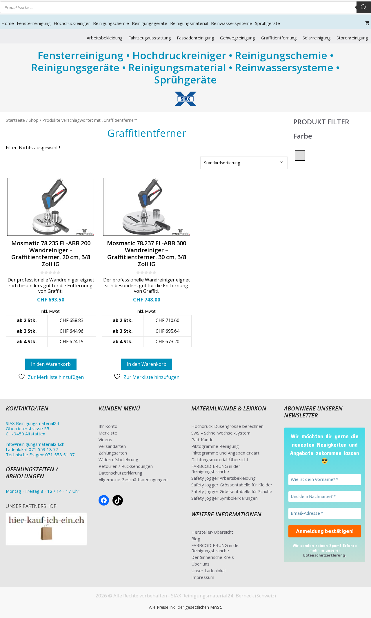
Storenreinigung (352, 38)
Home (7, 23)
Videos (105, 439)
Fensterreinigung (34, 23)
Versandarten (112, 446)
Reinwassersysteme (231, 23)
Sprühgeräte (267, 23)
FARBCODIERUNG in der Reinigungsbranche (215, 468)
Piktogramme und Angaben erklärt (225, 453)
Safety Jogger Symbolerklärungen (224, 498)
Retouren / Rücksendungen (126, 466)
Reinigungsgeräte (149, 23)
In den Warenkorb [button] (51, 364)
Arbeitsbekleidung (105, 38)
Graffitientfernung (279, 38)
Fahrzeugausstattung (149, 38)
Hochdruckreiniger (72, 23)
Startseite (15, 120)
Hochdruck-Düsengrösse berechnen (227, 426)
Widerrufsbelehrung (118, 459)
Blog (195, 538)
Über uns (200, 564)
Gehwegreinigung (237, 38)
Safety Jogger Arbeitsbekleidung (223, 478)
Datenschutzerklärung (120, 473)
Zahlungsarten (113, 453)
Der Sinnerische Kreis (212, 557)
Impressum (202, 577)
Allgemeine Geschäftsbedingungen (133, 479)
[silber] (300, 155)
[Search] (364, 7)
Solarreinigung (317, 38)
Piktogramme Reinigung (215, 446)
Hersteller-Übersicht (212, 532)
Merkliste (108, 433)
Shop (34, 120)
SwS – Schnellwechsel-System (220, 433)
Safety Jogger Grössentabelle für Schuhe (231, 491)
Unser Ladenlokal (208, 570)
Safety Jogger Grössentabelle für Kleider (231, 485)
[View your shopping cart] (367, 23)
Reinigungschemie (111, 23)
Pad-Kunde (202, 439)
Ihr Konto (108, 426)
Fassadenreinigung (195, 38)
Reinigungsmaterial (189, 23)
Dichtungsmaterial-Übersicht (219, 459)
